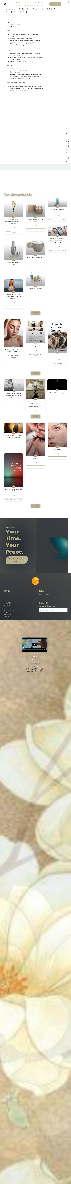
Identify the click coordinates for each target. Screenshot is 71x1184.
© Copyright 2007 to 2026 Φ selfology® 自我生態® (34, 670)
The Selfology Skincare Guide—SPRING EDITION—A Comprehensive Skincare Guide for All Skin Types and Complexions (13, 353)
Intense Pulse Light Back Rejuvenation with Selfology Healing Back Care (13, 296)
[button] (35, 313)
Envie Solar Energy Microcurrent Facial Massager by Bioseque (13, 221)
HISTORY (42, 5)
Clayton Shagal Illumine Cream (35, 257)
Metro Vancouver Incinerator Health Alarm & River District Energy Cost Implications (14, 396)
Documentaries (57, 355)
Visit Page (13, 227)
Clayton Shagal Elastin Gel (35, 288)
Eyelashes (35, 458)
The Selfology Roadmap (35, 346)
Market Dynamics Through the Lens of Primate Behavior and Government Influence (35, 404)
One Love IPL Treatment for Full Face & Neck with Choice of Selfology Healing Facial (57, 240)
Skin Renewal (57, 449)
